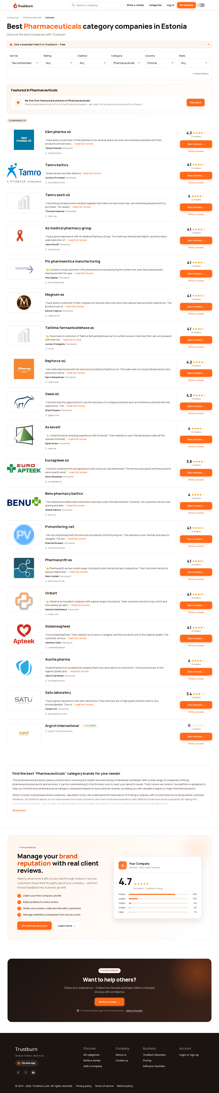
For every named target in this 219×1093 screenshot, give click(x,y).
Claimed (82, 55)
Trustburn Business (154, 1054)
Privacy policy (84, 1086)
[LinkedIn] (33, 1073)
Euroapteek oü (57, 460)
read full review (84, 143)
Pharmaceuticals (32, 17)
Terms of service (104, 1086)
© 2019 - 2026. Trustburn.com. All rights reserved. (44, 1086)
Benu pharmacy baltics (64, 493)
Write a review (135, 5)
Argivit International (62, 725)
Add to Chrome (134, 1010)
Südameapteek (57, 626)
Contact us (122, 1060)
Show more (19, 810)
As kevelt (52, 427)
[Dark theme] (201, 5)
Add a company (92, 1066)
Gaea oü (52, 394)
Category (117, 55)
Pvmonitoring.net (59, 526)
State (182, 55)
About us (121, 1054)
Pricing (147, 1060)
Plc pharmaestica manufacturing (72, 261)
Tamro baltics (56, 165)
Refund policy (125, 1086)
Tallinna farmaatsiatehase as (69, 327)
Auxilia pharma (57, 659)
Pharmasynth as (58, 560)
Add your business (154, 1066)
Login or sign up (189, 1054)
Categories (155, 5)
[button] (25, 63)
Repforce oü (55, 361)
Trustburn (26, 1049)
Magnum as (54, 294)
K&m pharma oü (58, 131)
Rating (47, 55)
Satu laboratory (58, 692)
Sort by (14, 55)
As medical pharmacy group (68, 228)
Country (150, 55)
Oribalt (51, 593)
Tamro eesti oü (57, 195)
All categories (91, 1054)
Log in (170, 5)
